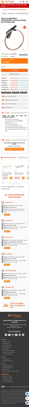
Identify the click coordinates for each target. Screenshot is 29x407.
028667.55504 (14, 80)
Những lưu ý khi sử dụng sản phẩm (10, 371)
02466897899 (12, 242)
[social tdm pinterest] (19, 335)
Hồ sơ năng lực (5, 348)
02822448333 (22, 9)
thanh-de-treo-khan (5, 188)
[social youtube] (9, 335)
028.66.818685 (14, 82)
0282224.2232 (14, 89)
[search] (20, 2)
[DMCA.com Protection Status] (5, 386)
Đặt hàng (15, 70)
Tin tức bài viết (5, 359)
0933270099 (20, 242)
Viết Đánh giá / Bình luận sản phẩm (14, 149)
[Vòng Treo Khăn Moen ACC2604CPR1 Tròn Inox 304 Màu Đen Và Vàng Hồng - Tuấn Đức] (14, 38)
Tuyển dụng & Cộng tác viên (8, 352)
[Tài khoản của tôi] (23, 2)
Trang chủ (4, 13)
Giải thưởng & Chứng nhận (8, 350)
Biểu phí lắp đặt (5, 369)
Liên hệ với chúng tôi (7, 354)
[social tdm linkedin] (23, 335)
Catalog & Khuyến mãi (7, 360)
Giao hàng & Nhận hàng (7, 381)
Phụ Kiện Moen (15, 92)
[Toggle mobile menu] (2, 2)
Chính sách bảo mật (7, 376)
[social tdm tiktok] (16, 335)
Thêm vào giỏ (15, 74)
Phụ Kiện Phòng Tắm (6, 92)
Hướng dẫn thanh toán (7, 367)
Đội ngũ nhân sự (6, 343)
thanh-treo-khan (20, 186)
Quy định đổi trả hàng (7, 379)
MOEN (20, 121)
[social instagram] (13, 335)
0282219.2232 (14, 87)
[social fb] (6, 335)
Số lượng (3, 66)
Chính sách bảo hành (7, 377)
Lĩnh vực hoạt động (6, 345)
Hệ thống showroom (7, 347)
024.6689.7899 (14, 85)
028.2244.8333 (14, 78)
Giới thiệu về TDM (6, 341)
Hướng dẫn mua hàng (7, 365)
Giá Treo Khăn (11, 13)
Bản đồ (7, 214)
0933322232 (13, 9)
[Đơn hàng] (26, 2)
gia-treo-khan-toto (11, 186)
